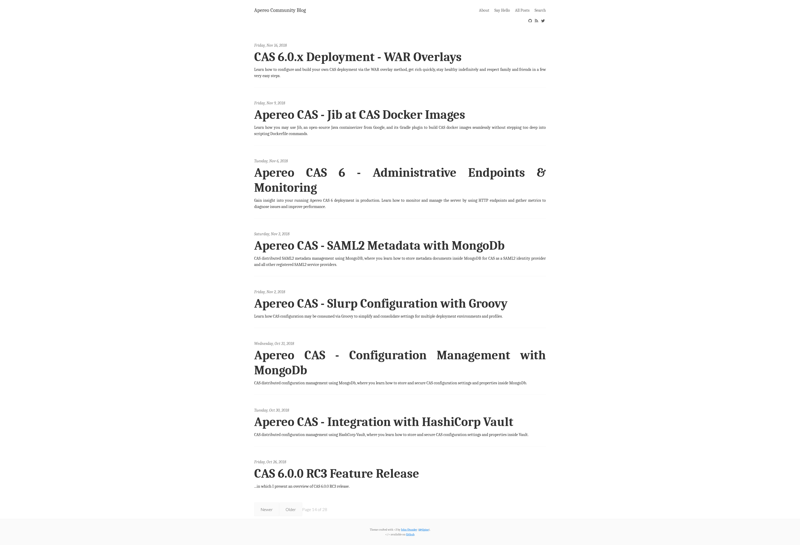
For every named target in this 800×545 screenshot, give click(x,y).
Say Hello (502, 10)
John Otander (409, 529)
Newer (267, 509)
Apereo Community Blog (280, 10)
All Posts (522, 10)
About (484, 10)
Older (291, 509)
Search (540, 10)
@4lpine (424, 529)
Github (410, 534)
